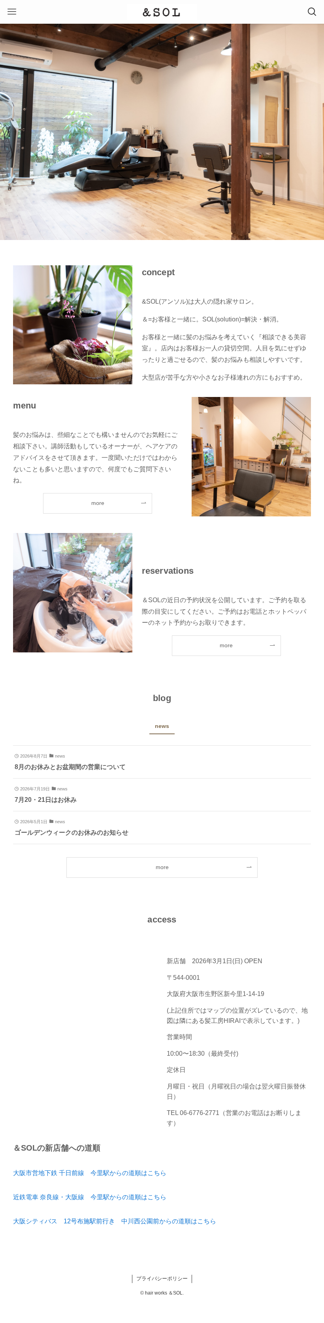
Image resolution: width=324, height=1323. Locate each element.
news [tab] (162, 726)
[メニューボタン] (12, 12)
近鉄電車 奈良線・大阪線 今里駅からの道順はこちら (89, 1197)
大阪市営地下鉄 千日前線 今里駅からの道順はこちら (89, 1173)
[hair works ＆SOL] (162, 12)
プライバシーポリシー (162, 1278)
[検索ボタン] (312, 12)
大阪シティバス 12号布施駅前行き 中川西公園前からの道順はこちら (114, 1221)
